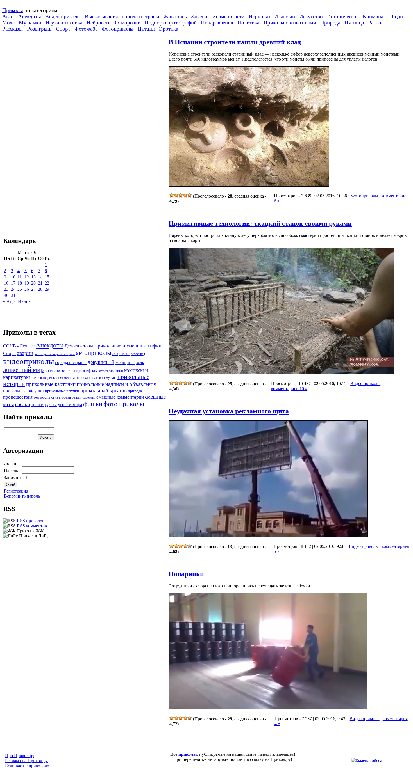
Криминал (374, 16)
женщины (125, 362)
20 (33, 283)
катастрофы (106, 370)
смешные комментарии (120, 397)
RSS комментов (31, 525)
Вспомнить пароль (22, 496)
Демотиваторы (79, 346)
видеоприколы (28, 361)
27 (33, 289)
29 (47, 289)
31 (13, 295)
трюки (37, 404)
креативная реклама (45, 378)
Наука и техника (64, 23)
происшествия (18, 397)
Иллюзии (284, 16)
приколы (187, 754)
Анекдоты (29, 16)
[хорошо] (185, 195)
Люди (396, 16)
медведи (65, 377)
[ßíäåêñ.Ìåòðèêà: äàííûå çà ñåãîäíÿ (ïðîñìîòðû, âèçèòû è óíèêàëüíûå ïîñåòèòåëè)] (366, 760)
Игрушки (259, 16)
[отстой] (171, 195)
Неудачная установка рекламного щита (229, 411)
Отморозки (127, 23)
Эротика (168, 29)
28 (40, 289)
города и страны (140, 16)
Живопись (175, 16)
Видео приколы (63, 16)
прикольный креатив (103, 390)
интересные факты (84, 371)
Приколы (12, 10)
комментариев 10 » (289, 388)
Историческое (342, 16)
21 (40, 283)
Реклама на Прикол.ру (26, 760)
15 (47, 276)
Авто (8, 16)
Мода (8, 23)
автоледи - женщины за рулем (55, 354)
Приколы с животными (290, 23)
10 (13, 276)
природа (135, 391)
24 (13, 289)
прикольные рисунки (23, 390)
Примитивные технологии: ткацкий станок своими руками (260, 223)
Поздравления (217, 23)
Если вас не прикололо (27, 765)
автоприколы (93, 352)
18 (19, 283)
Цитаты (146, 29)
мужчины (98, 378)
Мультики (30, 23)
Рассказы (12, 29)
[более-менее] (180, 195)
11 (19, 276)
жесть (140, 363)
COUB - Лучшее (19, 346)
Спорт (63, 29)
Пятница (354, 23)
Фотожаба (85, 29)
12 (26, 276)
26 (26, 289)
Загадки (200, 16)
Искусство (311, 16)
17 (13, 283)
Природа (330, 23)
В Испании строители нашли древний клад (235, 42)
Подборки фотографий (171, 23)
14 (40, 276)
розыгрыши (71, 397)
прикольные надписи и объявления (116, 384)
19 (26, 283)
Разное (376, 23)
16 (6, 283)
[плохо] (176, 195)
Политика (248, 23)
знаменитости (58, 370)
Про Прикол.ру (19, 755)
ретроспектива (47, 397)
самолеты (89, 397)
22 (47, 283)
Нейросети (99, 23)
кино (119, 371)
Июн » (24, 301)
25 (19, 289)
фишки (92, 403)
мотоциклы (81, 378)
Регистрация (16, 491)
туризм (51, 405)
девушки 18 (101, 362)
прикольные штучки (62, 391)
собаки (22, 404)
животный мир (23, 369)
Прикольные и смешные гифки (128, 346)
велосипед (138, 354)
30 (6, 295)
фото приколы (123, 403)
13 (33, 276)
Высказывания (101, 16)
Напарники (186, 574)
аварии (25, 353)
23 (6, 289)
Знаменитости (228, 16)
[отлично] (189, 195)
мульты (111, 378)
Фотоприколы (117, 29)
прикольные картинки (51, 384)
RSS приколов (30, 520)
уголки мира (70, 404)
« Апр (9, 301)
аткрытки (121, 353)
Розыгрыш (39, 29)
